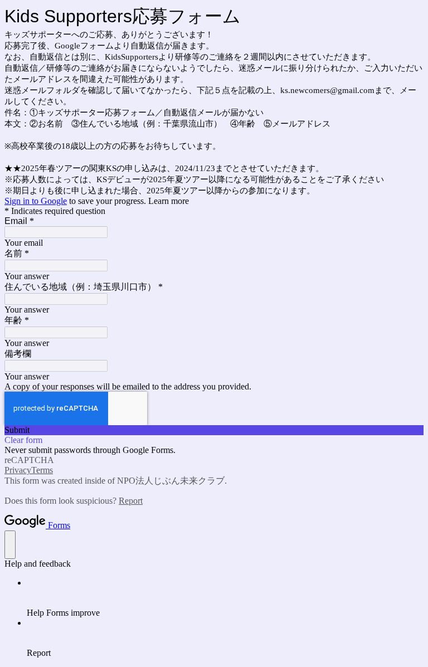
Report (131, 500)
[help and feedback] (10, 544)
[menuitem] (225, 598)
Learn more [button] (168, 201)
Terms (42, 470)
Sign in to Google (35, 201)
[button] (214, 430)
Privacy (17, 470)
